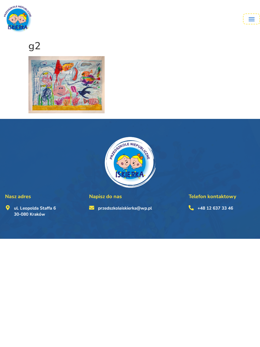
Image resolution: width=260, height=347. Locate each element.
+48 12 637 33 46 (215, 208)
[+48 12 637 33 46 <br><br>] (191, 207)
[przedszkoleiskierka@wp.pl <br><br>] (91, 207)
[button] (251, 19)
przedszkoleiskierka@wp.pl (125, 208)
